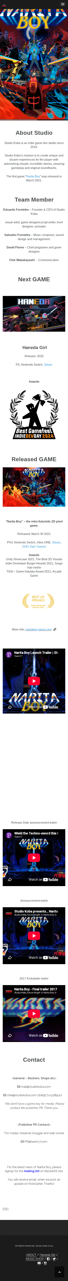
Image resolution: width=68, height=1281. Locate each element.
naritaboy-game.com (38, 629)
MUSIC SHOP (35, 1259)
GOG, (25, 546)
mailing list (32, 1171)
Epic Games (38, 546)
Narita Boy (33, 176)
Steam (48, 364)
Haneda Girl (47, 1255)
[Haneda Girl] (34, 314)
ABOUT (31, 1255)
